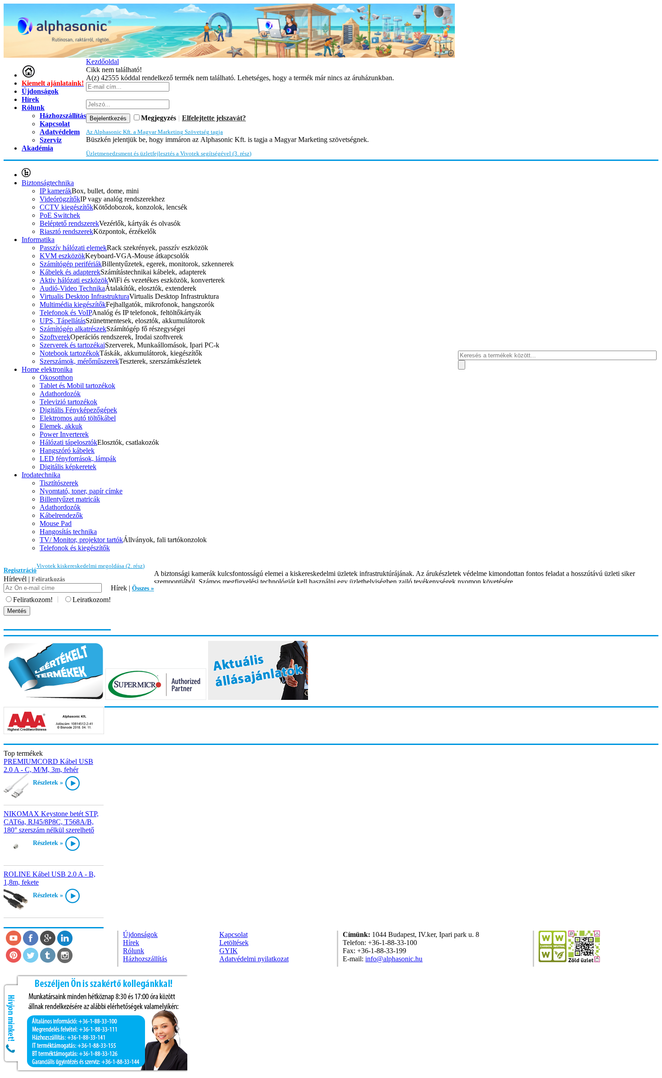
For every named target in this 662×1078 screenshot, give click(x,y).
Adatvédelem (60, 132)
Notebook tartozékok (70, 353)
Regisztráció (20, 570)
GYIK (228, 951)
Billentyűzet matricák (70, 499)
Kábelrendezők (61, 515)
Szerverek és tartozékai (72, 345)
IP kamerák (56, 191)
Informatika (38, 239)
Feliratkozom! (33, 599)
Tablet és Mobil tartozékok (77, 385)
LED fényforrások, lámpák (78, 458)
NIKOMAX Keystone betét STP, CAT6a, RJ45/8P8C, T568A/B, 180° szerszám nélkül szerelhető (51, 822)
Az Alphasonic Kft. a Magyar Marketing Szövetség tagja (154, 131)
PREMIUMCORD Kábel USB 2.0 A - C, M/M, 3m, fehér (48, 765)
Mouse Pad (56, 523)
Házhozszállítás (145, 959)
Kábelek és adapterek (70, 272)
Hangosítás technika (68, 531)
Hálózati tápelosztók (68, 442)
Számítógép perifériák (71, 264)
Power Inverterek (64, 434)
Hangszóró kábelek (67, 450)
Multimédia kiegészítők (73, 304)
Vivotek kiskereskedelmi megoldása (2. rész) (90, 565)
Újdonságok (40, 91)
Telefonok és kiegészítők (75, 548)
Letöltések (234, 942)
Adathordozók (60, 393)
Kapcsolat (233, 934)
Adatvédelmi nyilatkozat (254, 959)
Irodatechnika (41, 475)
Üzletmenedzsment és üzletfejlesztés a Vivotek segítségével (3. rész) (168, 153)
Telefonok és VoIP (66, 312)
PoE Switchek (60, 215)
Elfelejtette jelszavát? (214, 118)
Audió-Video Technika (72, 288)
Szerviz (51, 140)
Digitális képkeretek (68, 466)
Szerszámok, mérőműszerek (79, 361)
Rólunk (33, 107)
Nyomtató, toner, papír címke (81, 491)
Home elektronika (47, 369)
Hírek (30, 99)
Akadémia (37, 148)
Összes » (143, 588)
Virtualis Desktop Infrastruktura (84, 296)
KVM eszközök (62, 256)
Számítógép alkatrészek (73, 329)
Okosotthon (56, 377)
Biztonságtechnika (48, 183)
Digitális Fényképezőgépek (78, 410)
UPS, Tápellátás (63, 320)
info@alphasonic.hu (393, 959)
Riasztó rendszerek (66, 231)
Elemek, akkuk (61, 426)
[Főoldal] (28, 75)
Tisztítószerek (59, 483)
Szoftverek (55, 337)
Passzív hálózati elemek (73, 247)
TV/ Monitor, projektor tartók (81, 540)
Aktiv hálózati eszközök (74, 280)
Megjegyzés (158, 118)
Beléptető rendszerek (69, 223)
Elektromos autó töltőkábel (78, 418)
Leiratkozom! (92, 599)
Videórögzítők (60, 199)
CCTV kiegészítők (66, 207)
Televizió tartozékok (68, 402)
